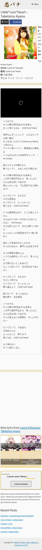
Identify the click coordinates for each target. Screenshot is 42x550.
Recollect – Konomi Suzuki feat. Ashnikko (17, 516)
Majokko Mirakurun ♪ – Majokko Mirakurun (31, 445)
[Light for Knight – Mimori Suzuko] (11, 437)
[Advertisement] (21, 396)
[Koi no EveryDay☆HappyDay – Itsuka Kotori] (31, 453)
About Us (35, 542)
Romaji (21, 358)
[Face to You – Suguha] (11, 453)
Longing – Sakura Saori (10, 531)
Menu (36, 4)
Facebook (17, 21)
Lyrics (8, 358)
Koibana (16, 542)
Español (33, 358)
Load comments (21, 484)
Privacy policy (25, 542)
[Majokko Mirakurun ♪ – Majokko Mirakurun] (31, 437)
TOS (26, 545)
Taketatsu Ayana (10, 431)
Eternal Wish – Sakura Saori (11, 527)
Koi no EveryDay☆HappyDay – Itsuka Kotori (31, 462)
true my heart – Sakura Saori (12, 520)
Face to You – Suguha (11, 460)
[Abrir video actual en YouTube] (21, 102)
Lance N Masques (30, 427)
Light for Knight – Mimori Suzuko (11, 445)
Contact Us (19, 545)
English (21, 362)
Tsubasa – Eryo (6, 524)
